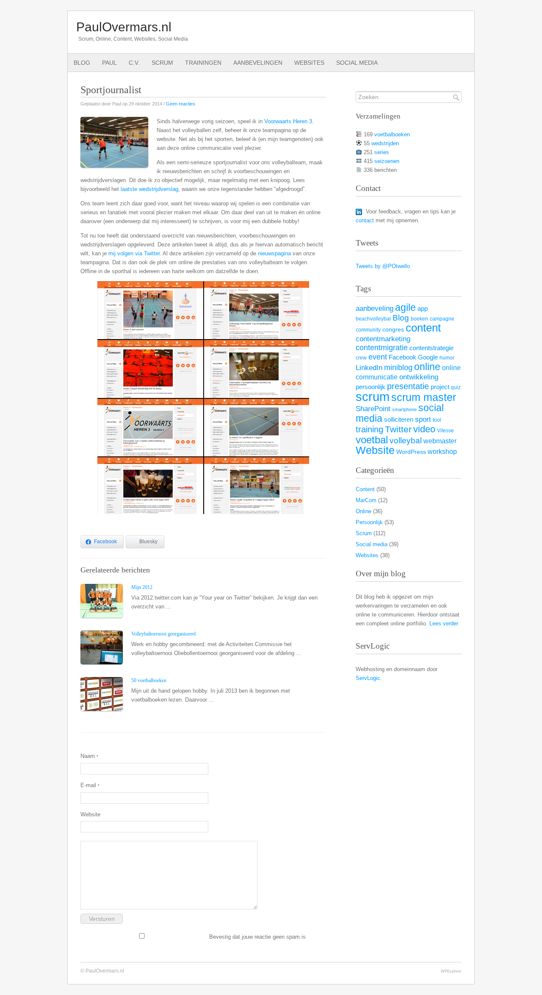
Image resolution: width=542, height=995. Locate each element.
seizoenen (386, 161)
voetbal (372, 439)
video (424, 429)
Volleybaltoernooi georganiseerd (163, 634)
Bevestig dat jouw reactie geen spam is (256, 937)
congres (393, 329)
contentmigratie (382, 347)
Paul (109, 62)
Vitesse (445, 431)
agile (405, 307)
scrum (373, 397)
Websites (309, 62)
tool (437, 420)
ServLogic (368, 678)
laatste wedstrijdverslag (149, 189)
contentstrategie (431, 347)
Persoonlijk (369, 522)
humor (447, 358)
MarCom (366, 500)
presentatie (408, 386)
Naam (89, 756)
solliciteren (398, 419)
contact (365, 220)
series (381, 152)
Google (428, 357)
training (369, 429)
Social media (357, 62)
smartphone (404, 409)
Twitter (398, 429)
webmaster (439, 441)
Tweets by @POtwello (383, 266)
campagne (442, 319)
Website (90, 814)
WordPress (411, 452)
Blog (82, 62)
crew (361, 358)
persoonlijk (370, 386)
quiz (456, 387)
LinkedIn (369, 367)
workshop (442, 451)
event (377, 357)
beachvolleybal (373, 319)
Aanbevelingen (257, 62)
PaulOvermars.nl (123, 27)
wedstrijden (385, 143)
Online (363, 511)
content (423, 327)
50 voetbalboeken (148, 680)
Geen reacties (180, 103)
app (423, 308)
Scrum (162, 62)
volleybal (406, 440)
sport (423, 419)
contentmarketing (383, 339)
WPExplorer (451, 971)
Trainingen (203, 62)
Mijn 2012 (141, 587)
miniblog (398, 367)
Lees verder (443, 623)
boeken (419, 319)
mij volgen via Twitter (134, 253)
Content (365, 489)
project (440, 387)
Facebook (402, 357)
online (427, 366)
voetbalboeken (392, 134)
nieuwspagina (274, 253)
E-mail (90, 785)
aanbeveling (374, 308)
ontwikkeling (418, 377)
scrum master (423, 397)
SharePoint (373, 408)
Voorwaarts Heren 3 (288, 121)
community (368, 330)
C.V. (134, 62)
